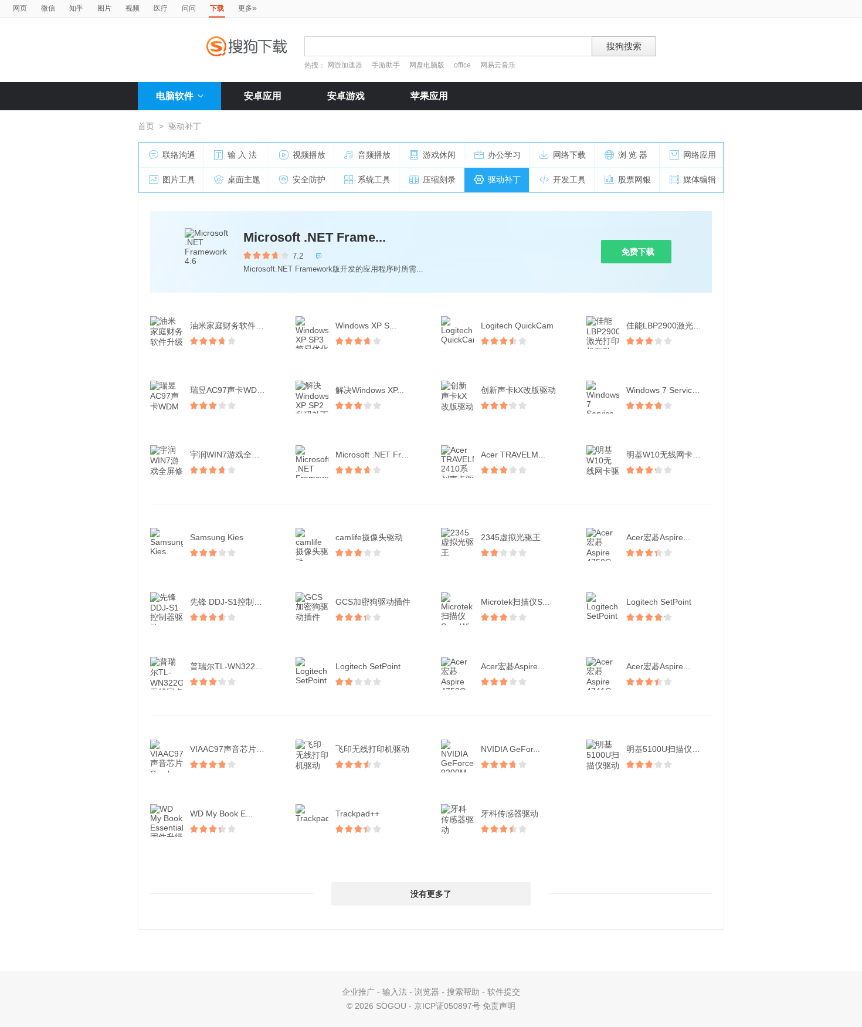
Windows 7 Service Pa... (670, 390)
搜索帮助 (463, 992)
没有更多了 (431, 894)
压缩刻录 (439, 179)
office (463, 65)
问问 (189, 8)
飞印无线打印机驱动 (372, 749)
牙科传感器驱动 (509, 813)
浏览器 (427, 992)
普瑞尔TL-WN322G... (229, 666)
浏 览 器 (632, 155)
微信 (48, 8)
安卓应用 (262, 96)
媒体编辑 (699, 179)
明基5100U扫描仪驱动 (667, 749)
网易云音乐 (497, 65)
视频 (132, 8)
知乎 (76, 8)
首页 (146, 126)
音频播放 (374, 155)
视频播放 (309, 155)
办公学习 (504, 155)
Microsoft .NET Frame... (314, 237)
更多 (247, 7)
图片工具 (178, 179)
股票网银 (634, 179)
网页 (20, 8)
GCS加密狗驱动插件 (372, 601)
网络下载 (569, 155)
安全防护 (309, 179)
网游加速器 (344, 65)
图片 (104, 8)
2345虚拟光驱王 (511, 537)
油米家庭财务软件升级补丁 (234, 325)
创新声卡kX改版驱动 (518, 390)
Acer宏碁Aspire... (658, 537)
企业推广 (358, 992)
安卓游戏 (346, 96)
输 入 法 (242, 155)
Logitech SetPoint (658, 601)
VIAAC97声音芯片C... (229, 749)
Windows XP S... (365, 325)
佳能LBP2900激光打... (667, 325)
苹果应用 (429, 96)
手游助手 (387, 65)
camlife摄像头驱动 (369, 537)
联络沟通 (178, 155)
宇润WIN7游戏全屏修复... (234, 454)
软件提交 (503, 992)
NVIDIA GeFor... (510, 749)
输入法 (394, 992)
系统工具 (374, 179)
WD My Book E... (221, 813)
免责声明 (499, 1006)
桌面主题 (244, 179)
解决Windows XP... (369, 390)
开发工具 (569, 179)
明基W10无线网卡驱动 (667, 454)
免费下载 (638, 251)
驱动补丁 (504, 179)
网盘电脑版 (426, 65)
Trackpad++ (357, 813)
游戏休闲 (439, 155)
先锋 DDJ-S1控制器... (229, 601)
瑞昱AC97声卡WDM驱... (234, 390)
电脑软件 (175, 96)
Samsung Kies (216, 537)
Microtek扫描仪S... (515, 601)
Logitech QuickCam (517, 325)
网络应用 (699, 155)
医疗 (161, 8)
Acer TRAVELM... (513, 454)
